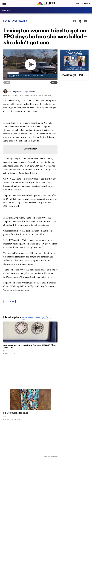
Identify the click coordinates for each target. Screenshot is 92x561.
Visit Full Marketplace (46, 318)
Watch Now (82, 4)
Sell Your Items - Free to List (31, 318)
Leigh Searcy (29, 91)
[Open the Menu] (4, 3)
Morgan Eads (17, 91)
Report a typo (9, 301)
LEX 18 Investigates (15, 21)
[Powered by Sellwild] (54, 456)
